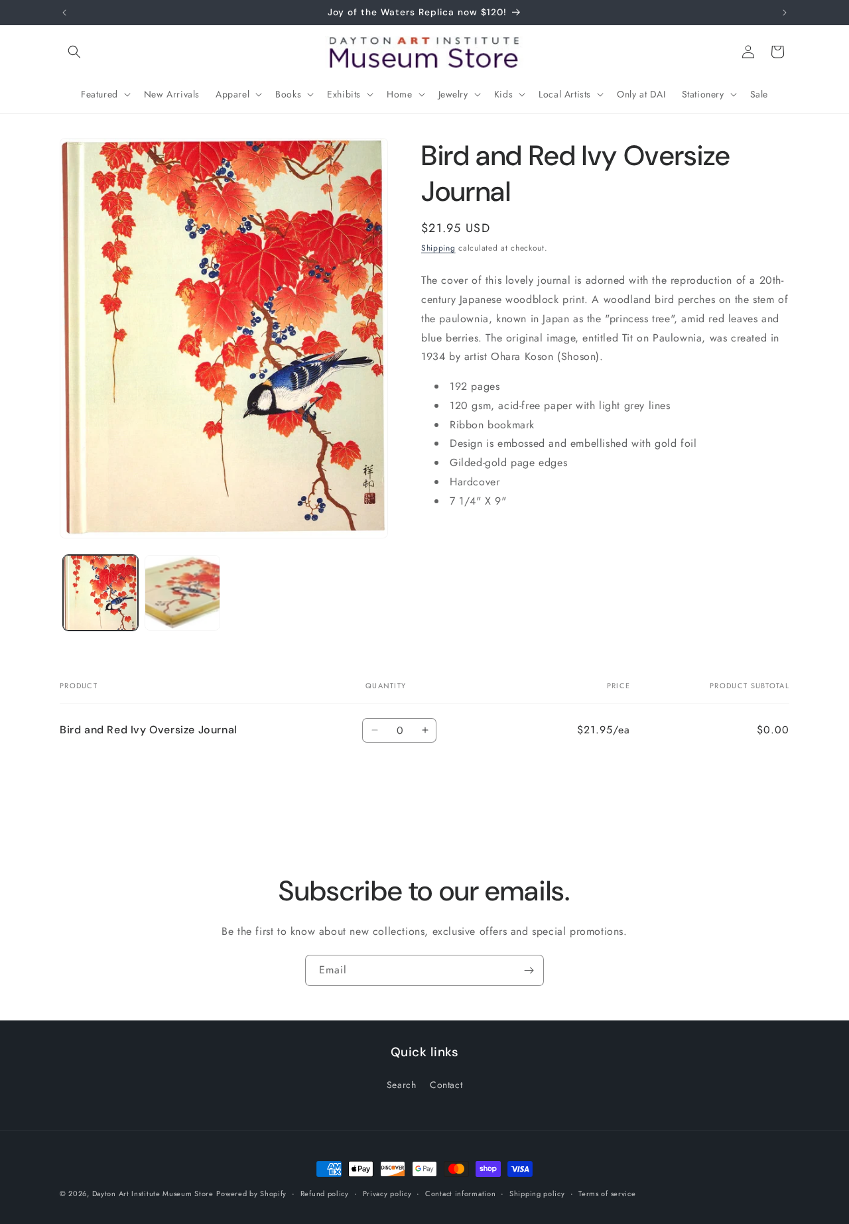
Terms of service (606, 1193)
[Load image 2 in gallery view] (182, 592)
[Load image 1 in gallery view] (100, 592)
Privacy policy (387, 1193)
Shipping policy (537, 1193)
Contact (446, 1084)
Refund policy (324, 1193)
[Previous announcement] (64, 12)
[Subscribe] (528, 970)
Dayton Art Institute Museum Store (153, 1193)
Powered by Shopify (251, 1193)
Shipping (438, 248)
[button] (74, 51)
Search (402, 1084)
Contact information (460, 1193)
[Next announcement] (784, 12)
